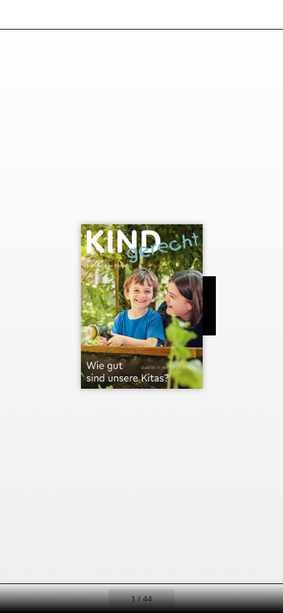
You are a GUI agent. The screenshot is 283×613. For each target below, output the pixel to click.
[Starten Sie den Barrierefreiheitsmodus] (76, 14)
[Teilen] (235, 14)
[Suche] (47, 14)
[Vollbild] (264, 14)
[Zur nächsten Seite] (188, 598)
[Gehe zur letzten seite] (217, 598)
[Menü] (18, 14)
